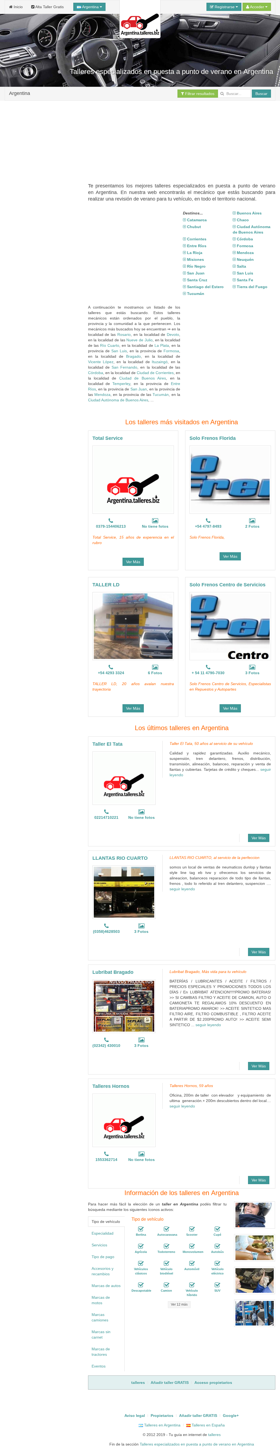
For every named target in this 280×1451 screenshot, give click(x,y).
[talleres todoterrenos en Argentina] (166, 1246)
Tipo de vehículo (106, 1221)
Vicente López (100, 362)
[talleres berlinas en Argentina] (141, 1229)
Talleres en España (208, 1425)
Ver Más (133, 562)
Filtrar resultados (199, 93)
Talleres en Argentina (161, 1425)
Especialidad (102, 1233)
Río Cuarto (109, 345)
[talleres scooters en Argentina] (192, 1229)
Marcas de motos (101, 1300)
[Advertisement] (184, 139)
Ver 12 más (179, 1304)
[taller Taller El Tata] (124, 778)
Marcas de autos (106, 1285)
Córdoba (95, 373)
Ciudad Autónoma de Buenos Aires (118, 400)
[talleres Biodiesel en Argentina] (166, 1263)
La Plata (161, 345)
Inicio (18, 7)
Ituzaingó (160, 362)
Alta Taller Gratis (49, 7)
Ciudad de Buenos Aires (142, 378)
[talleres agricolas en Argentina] (141, 1246)
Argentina (90, 7)
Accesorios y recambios (102, 1271)
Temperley (121, 383)
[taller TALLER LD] (133, 626)
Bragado (133, 356)
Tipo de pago (103, 1257)
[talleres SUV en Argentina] (217, 1285)
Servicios (99, 1245)
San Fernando (124, 367)
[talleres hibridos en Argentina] (192, 1285)
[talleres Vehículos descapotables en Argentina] (141, 1285)
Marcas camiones (100, 1317)
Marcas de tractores (101, 1352)
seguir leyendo (182, 889)
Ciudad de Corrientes (155, 373)
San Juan (138, 389)
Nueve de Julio (139, 340)
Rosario (124, 334)
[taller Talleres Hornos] (124, 1120)
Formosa (171, 351)
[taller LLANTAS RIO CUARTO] (124, 892)
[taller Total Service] (133, 480)
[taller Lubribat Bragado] (124, 1006)
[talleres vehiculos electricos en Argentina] (217, 1263)
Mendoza (102, 394)
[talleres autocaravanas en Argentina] (166, 1229)
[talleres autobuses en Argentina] (217, 1246)
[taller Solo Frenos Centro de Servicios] (230, 626)
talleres (214, 1434)
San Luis (119, 351)
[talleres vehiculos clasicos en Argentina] (141, 1263)
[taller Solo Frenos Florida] (230, 480)
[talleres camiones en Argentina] (166, 1285)
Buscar (261, 93)
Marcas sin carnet (101, 1334)
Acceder (257, 7)
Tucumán (161, 394)
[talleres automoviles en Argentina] (192, 1263)
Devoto (173, 334)
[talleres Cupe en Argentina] (217, 1229)
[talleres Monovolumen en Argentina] (192, 1246)
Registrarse (225, 7)
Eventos (99, 1366)
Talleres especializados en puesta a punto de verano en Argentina (197, 1444)
